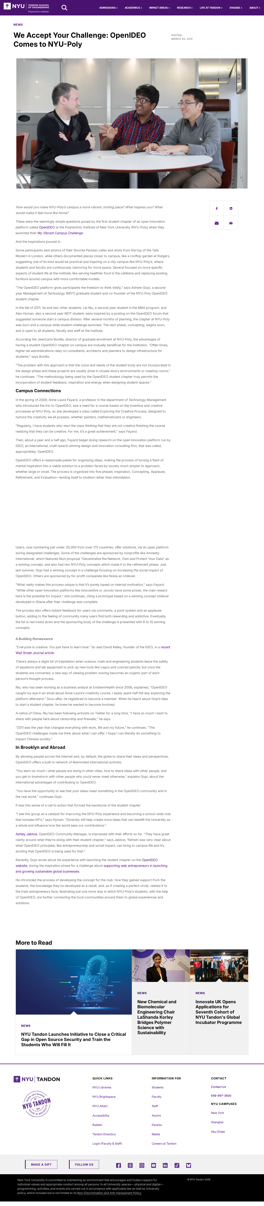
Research (185, 7)
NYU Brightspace (103, 1096)
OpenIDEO (47, 227)
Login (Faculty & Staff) (107, 1143)
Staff (155, 1106)
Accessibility (100, 1115)
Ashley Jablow (26, 834)
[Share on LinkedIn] (231, 208)
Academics (133, 7)
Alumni (156, 1115)
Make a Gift (41, 1164)
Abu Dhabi (218, 1131)
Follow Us (84, 1164)
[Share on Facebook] (216, 208)
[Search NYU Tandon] (64, 8)
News (18, 24)
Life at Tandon (211, 7)
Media (156, 1134)
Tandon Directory (104, 1134)
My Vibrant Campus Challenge (60, 233)
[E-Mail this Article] (216, 222)
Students (157, 1087)
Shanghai (217, 1122)
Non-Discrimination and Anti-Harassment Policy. (109, 1193)
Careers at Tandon (164, 1143)
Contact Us (218, 1087)
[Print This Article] (231, 222)
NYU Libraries (101, 1087)
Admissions (108, 7)
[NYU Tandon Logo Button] (52, 1079)
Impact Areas (159, 7)
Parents (157, 1125)
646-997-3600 (221, 1095)
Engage (236, 7)
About (254, 7)
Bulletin (97, 1125)
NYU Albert (100, 1106)
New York (217, 1113)
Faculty (156, 1096)
